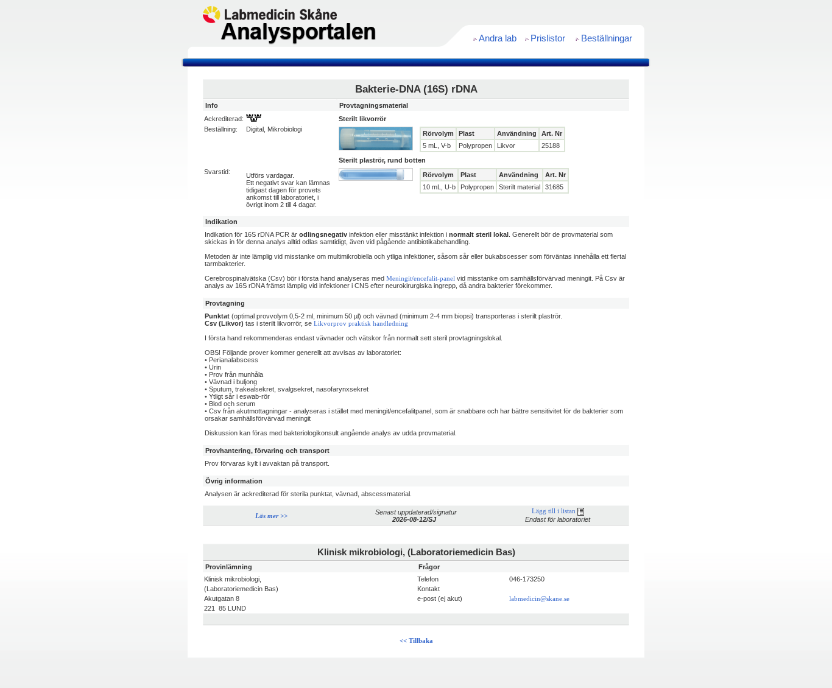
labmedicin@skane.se (539, 598)
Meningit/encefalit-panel (420, 278)
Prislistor (548, 38)
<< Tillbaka (416, 640)
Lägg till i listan (554, 511)
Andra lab (497, 38)
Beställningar (606, 38)
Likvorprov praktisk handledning (361, 323)
